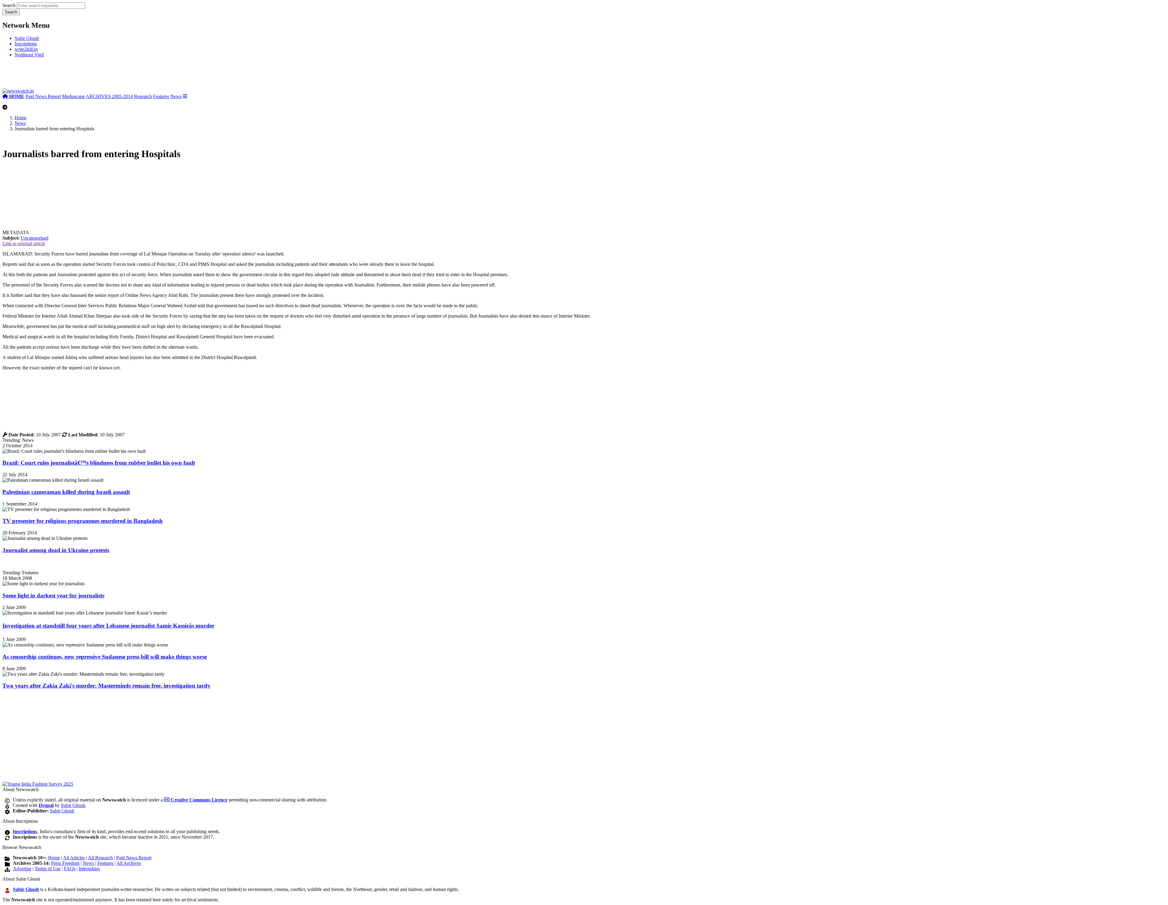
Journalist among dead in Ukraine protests (55, 550)
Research (143, 96)
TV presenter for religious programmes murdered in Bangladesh (82, 521)
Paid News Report (43, 96)
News (176, 96)
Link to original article (23, 243)
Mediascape (73, 96)
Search (9, 5)
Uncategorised (34, 238)
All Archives (128, 863)
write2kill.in (26, 49)
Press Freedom (65, 863)
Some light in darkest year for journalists (53, 595)
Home (20, 117)
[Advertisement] (93, 75)
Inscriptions (26, 43)
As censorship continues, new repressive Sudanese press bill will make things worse (104, 656)
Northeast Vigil (29, 54)
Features (161, 96)
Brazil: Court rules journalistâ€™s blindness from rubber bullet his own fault (98, 463)
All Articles (74, 857)
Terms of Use (48, 868)
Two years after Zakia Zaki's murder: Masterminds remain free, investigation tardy (106, 685)
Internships (89, 868)
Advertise (22, 868)
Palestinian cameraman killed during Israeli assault (66, 492)
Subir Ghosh (27, 38)
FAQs (69, 868)
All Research (100, 857)
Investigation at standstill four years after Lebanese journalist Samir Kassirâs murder (108, 625)
